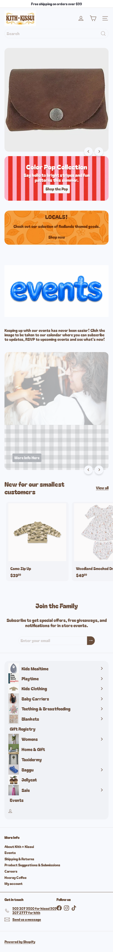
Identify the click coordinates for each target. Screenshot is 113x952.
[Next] (99, 151)
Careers (10, 871)
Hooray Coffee (15, 877)
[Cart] (93, 18)
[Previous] (88, 151)
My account (13, 883)
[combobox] (56, 33)
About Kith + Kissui (19, 846)
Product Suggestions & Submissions (32, 864)
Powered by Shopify (19, 941)
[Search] (103, 33)
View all (102, 488)
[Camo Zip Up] (37, 541)
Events (10, 852)
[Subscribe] (91, 640)
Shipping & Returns (19, 858)
